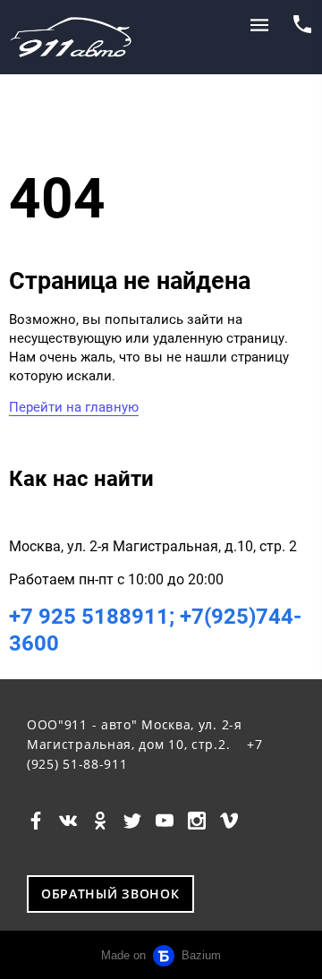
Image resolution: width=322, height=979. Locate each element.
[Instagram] (197, 819)
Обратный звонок (110, 893)
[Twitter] (132, 819)
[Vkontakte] (68, 819)
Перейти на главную (74, 407)
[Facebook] (36, 819)
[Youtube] (165, 819)
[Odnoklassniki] (100, 819)
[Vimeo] (229, 819)
